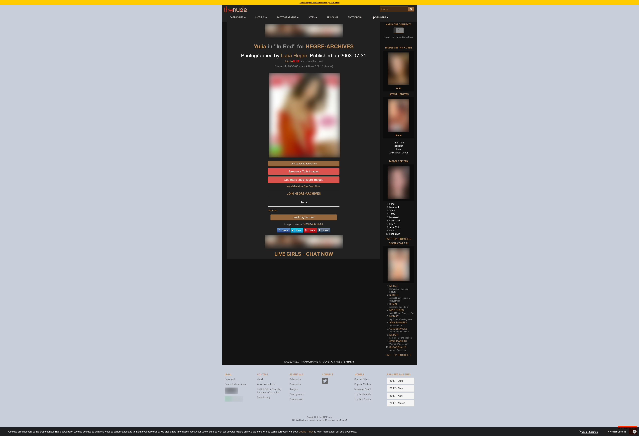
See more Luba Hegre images (303, 179)
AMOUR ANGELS (398, 322)
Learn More (334, 2)
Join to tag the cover (304, 217)
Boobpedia (295, 384)
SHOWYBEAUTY (398, 347)
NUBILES (393, 295)
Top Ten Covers (362, 399)
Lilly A (392, 224)
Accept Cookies (618, 432)
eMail (260, 379)
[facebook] (283, 229)
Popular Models (362, 384)
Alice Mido (394, 227)
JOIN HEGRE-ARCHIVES (304, 193)
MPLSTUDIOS (396, 310)
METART (394, 286)
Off (399, 30)
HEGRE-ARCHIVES (330, 46)
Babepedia (295, 379)
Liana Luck (394, 220)
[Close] (635, 432)
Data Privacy (263, 397)
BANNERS (349, 361)
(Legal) (343, 420)
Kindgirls (294, 389)
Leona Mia (394, 234)
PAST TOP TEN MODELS (398, 239)
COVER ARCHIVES (332, 361)
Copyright (230, 379)
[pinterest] (310, 229)
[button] (380, 17)
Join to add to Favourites (304, 163)
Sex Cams (332, 17)
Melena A (394, 207)
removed (272, 210)
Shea (392, 210)
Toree (392, 214)
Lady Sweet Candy (398, 152)
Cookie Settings (589, 432)
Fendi (392, 204)
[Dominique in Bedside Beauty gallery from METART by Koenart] (398, 264)
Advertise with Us (266, 384)
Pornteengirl (296, 399)
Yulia (260, 46)
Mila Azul (394, 217)
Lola (398, 149)
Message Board (362, 389)
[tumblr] (323, 229)
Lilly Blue (398, 146)
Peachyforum (297, 394)
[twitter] (296, 229)
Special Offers (362, 379)
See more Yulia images (304, 171)
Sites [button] (311, 17)
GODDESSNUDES (398, 328)
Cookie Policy (306, 431)
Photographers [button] (287, 17)
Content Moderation (235, 384)
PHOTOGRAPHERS (311, 361)
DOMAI (393, 304)
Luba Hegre (294, 55)
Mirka (392, 230)
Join (287, 61)
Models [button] (260, 17)
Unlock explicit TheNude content (313, 2)
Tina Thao (398, 142)
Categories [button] (237, 17)
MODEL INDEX (291, 361)
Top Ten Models (362, 394)
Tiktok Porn (355, 17)
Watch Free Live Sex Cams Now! (303, 186)
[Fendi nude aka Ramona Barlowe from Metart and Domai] (398, 182)
